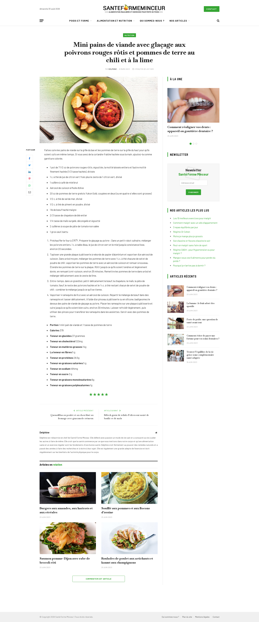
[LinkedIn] (29, 171)
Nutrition (129, 35)
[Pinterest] (29, 178)
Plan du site (187, 617)
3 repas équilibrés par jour (185, 227)
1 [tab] (190, 144)
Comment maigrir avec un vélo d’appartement (195, 222)
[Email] (29, 192)
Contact (211, 9)
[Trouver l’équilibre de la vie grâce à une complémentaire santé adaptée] (175, 355)
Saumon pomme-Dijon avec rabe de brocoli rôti (65, 560)
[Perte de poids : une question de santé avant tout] (175, 323)
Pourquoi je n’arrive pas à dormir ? (189, 265)
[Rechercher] (217, 20)
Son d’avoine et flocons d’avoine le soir (191, 240)
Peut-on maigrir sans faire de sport (190, 245)
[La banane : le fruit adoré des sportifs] (175, 307)
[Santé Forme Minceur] (134, 9)
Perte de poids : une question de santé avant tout (202, 321)
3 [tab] (196, 144)
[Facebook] (29, 158)
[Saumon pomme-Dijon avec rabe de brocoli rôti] (68, 538)
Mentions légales (202, 617)
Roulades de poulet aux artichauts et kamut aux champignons (127, 560)
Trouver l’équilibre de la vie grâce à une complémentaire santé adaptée (200, 355)
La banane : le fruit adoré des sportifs (200, 305)
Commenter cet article (98, 579)
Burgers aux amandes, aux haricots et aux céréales (66, 510)
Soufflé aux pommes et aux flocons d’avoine (125, 510)
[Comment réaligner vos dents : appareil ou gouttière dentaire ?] (193, 105)
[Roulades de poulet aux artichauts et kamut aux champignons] (129, 538)
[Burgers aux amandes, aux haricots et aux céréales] (68, 488)
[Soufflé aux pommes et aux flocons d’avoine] (129, 488)
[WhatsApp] (29, 185)
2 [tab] (193, 144)
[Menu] (41, 20)
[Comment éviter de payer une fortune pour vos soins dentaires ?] (175, 339)
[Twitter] (29, 165)
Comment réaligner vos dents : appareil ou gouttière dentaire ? (190, 129)
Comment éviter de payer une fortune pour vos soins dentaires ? (203, 337)
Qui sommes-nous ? (152, 20)
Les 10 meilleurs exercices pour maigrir (192, 218)
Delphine (113, 69)
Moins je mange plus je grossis (188, 236)
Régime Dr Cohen (181, 231)
